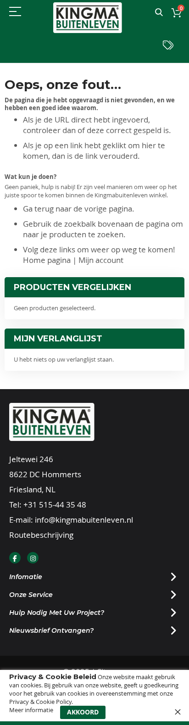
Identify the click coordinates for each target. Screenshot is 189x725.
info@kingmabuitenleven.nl (84, 519)
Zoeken (159, 13)
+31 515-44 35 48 (54, 504)
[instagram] (33, 557)
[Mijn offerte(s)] (168, 48)
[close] (177, 712)
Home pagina (47, 260)
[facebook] (15, 557)
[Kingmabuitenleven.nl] (87, 17)
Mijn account (100, 260)
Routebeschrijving (41, 535)
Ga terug (38, 208)
